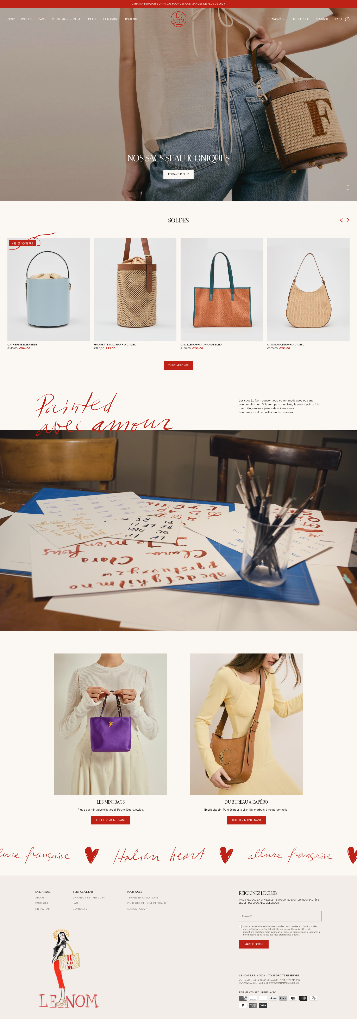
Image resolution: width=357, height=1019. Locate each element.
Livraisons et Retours (89, 897)
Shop (11, 19)
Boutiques (132, 19)
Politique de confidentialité (147, 903)
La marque (111, 19)
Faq (75, 903)
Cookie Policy (137, 908)
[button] (342, 19)
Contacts (80, 908)
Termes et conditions (142, 897)
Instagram (42, 908)
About (39, 897)
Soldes (26, 19)
